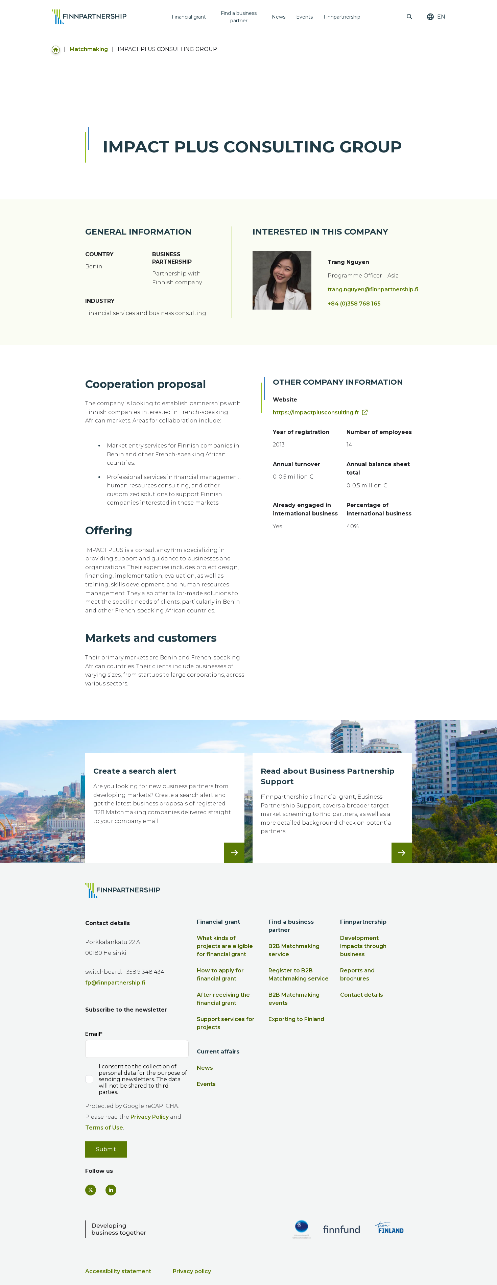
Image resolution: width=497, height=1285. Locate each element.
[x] (90, 1190)
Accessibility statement (118, 1271)
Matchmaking (89, 49)
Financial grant (189, 17)
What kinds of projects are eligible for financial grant (225, 946)
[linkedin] (110, 1190)
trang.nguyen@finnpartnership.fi (373, 289)
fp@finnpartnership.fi (115, 982)
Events (304, 17)
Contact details (361, 995)
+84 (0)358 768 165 (354, 303)
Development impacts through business (363, 946)
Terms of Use (104, 1127)
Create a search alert (134, 771)
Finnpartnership (342, 17)
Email (92, 1034)
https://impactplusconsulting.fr (316, 412)
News (278, 17)
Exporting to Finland (296, 1019)
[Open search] (409, 17)
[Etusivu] (56, 49)
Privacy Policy (150, 1117)
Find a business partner (239, 17)
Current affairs (218, 1051)
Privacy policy (192, 1271)
